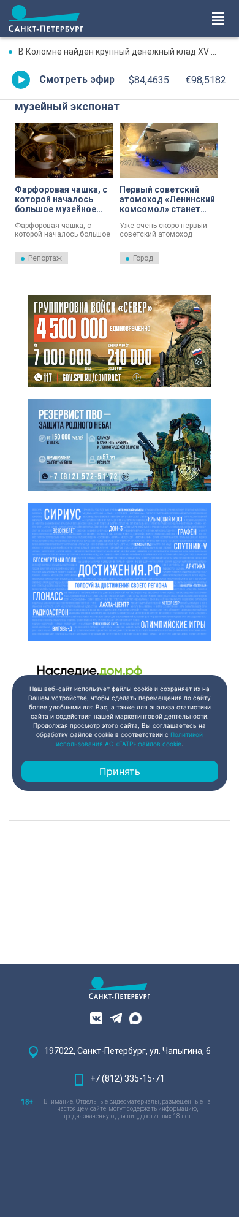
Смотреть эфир (77, 79)
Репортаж (45, 258)
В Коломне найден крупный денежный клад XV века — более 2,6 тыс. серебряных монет (124, 51)
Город (143, 258)
